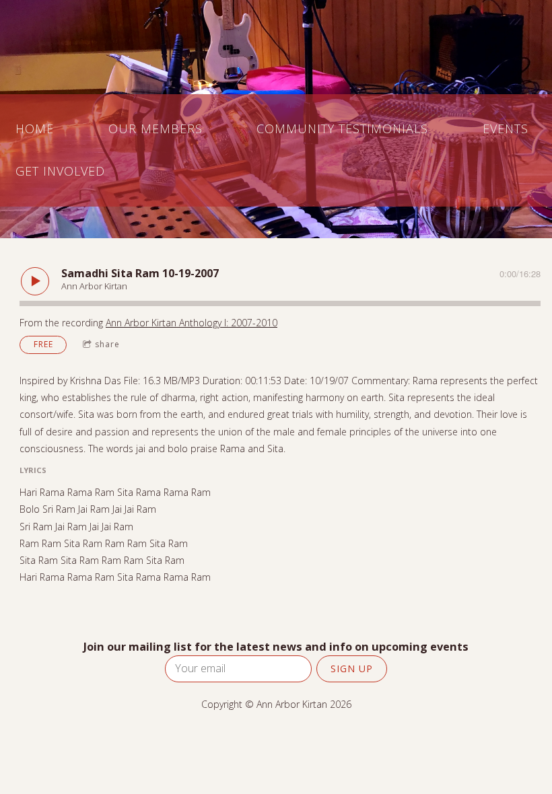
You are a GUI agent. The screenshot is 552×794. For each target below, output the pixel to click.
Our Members (155, 128)
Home (34, 128)
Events (505, 128)
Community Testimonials (342, 128)
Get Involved (60, 171)
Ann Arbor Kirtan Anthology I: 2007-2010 (191, 322)
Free (43, 344)
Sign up (352, 668)
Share (107, 344)
